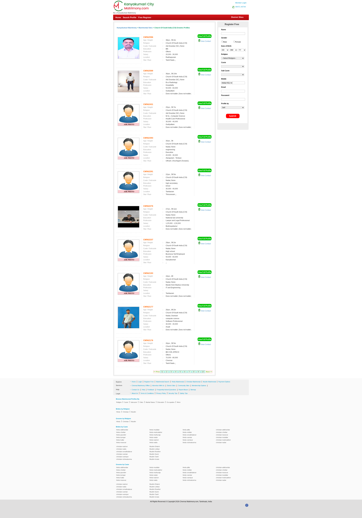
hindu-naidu (153, 442)
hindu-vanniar (187, 437)
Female (238, 42)
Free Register (144, 17)
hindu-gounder (121, 435)
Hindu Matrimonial (178, 382)
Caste (126, 402)
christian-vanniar (122, 454)
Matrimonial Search (162, 382)
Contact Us (135, 389)
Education (160, 402)
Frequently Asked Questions (166, 389)
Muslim (133, 412)
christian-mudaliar (222, 437)
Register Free (149, 382)
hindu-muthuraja (154, 435)
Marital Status (150, 402)
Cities (141, 402)
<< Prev (157, 372)
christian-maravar (222, 435)
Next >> (209, 372)
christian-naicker (122, 446)
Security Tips (172, 393)
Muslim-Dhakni (154, 446)
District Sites (237, 17)
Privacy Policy (161, 393)
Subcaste (134, 402)
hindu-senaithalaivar (189, 435)
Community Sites (183, 385)
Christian (126, 412)
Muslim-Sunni (154, 454)
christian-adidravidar (223, 430)
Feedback (150, 389)
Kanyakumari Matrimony (127, 28)
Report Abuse (183, 389)
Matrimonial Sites (146, 28)
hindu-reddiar (187, 432)
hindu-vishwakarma (189, 442)
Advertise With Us (158, 385)
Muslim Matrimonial (209, 382)
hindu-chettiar (121, 432)
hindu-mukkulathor (155, 432)
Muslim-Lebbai (154, 449)
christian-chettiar (221, 432)
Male (225, 42)
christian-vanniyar (122, 457)
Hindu (118, 412)
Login (140, 382)
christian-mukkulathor (223, 440)
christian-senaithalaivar (124, 451)
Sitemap (193, 389)
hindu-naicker (154, 440)
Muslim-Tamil (153, 457)
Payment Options (224, 382)
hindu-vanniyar (188, 440)
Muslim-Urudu (154, 459)
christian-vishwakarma (124, 459)
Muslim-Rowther (155, 451)
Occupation (170, 402)
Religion (119, 402)
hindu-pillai (186, 430)
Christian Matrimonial (193, 382)
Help (143, 389)
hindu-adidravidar (122, 430)
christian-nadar (221, 442)
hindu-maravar (121, 442)
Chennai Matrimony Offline (141, 385)
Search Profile (129, 17)
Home (118, 17)
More (178, 402)
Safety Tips (184, 393)
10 (203, 372)
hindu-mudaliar (154, 430)
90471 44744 (240, 7)
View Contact (205, 41)
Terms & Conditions (147, 393)
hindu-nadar (153, 437)
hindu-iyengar (121, 437)
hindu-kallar (120, 440)
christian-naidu (121, 449)
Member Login (240, 3)
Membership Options (199, 385)
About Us (135, 393)
